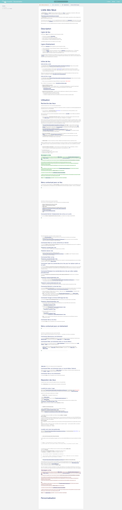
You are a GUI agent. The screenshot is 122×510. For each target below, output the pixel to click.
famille (48, 51)
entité (78, 343)
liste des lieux (68, 130)
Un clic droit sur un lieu (47, 88)
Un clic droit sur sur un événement (49, 89)
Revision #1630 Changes (75, 4)
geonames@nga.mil (55, 463)
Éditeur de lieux (53, 261)
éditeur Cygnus (45, 348)
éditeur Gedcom (75, 293)
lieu (46, 34)
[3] (69, 147)
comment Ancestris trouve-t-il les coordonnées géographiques (58, 289)
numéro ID (63, 50)
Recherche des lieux (74, 391)
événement (47, 46)
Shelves (109, 1)
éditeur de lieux (46, 399)
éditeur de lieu (46, 117)
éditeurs (44, 134)
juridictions (51, 21)
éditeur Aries (59, 339)
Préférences (44, 347)
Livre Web (67, 113)
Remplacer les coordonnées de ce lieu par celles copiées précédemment (54, 208)
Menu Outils (53, 347)
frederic (11, 8)
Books (114, 1)
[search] (61, 1)
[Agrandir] (41, 199)
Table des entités (43, 339)
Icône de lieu (53, 36)
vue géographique (59, 127)
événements (70, 20)
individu (47, 50)
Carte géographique (48, 237)
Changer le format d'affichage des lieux (49, 210)
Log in (119, 1)
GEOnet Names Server (75, 462)
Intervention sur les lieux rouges (61, 83)
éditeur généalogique (60, 343)
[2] (41, 144)
